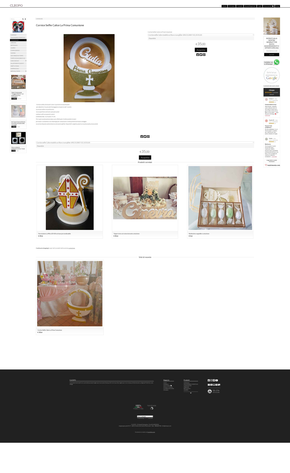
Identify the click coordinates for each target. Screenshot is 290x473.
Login (259, 6)
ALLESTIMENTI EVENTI (17, 63)
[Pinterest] (214, 380)
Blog (277, 6)
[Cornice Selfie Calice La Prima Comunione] (89, 68)
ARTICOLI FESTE (15, 71)
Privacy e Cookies (168, 387)
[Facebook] (209, 380)
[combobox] (201, 35)
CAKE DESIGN (15, 60)
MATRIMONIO (15, 68)
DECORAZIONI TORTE (17, 55)
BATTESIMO (14, 45)
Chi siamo (232, 6)
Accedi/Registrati (250, 6)
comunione (72, 248)
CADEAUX (13, 35)
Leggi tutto (267, 115)
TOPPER (13, 53)
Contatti (239, 6)
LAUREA (13, 48)
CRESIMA (13, 42)
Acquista (201, 49)
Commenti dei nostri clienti (271, 86)
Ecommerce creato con (145, 432)
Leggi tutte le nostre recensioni (271, 161)
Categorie (166, 384)
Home (224, 6)
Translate (150, 418)
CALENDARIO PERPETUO (18, 37)
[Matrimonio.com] (272, 165)
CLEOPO (16, 5)
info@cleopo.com (166, 426)
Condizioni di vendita (168, 388)
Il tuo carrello (268, 6)
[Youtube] (216, 380)
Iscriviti (271, 54)
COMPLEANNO (15, 50)
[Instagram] (211, 380)
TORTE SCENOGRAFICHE (18, 58)
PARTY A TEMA (15, 66)
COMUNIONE (39, 18)
